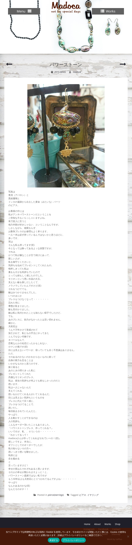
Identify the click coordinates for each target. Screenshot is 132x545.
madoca (77, 71)
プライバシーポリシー (73, 540)
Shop (117, 524)
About (97, 524)
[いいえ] (128, 536)
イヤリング (92, 494)
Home (87, 524)
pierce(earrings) (56, 494)
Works (107, 524)
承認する (53, 540)
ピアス (82, 494)
